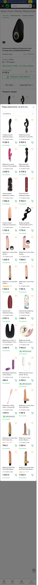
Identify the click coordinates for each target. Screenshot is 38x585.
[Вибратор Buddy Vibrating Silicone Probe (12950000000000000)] (26, 213)
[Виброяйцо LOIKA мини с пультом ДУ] (10, 396)
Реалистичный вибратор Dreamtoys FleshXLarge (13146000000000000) (10, 224)
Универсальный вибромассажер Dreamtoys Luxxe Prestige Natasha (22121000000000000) (10, 136)
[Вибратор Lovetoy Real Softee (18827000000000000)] (10, 272)
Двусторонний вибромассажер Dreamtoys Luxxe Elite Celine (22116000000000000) (26, 165)
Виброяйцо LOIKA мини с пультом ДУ (9, 406)
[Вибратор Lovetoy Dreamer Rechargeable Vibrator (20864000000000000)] (10, 155)
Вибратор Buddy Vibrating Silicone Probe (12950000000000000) (26, 224)
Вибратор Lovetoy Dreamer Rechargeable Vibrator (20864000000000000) (10, 165)
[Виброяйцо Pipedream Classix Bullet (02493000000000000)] (10, 363)
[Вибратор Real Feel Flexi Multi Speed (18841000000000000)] (10, 458)
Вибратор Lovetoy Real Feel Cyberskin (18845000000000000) (26, 407)
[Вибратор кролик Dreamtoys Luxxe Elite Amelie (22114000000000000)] (26, 125)
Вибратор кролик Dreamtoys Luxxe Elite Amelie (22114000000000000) (26, 136)
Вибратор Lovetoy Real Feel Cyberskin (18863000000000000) (10, 439)
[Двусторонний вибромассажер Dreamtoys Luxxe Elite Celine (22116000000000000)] (26, 155)
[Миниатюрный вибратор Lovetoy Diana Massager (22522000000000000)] (10, 184)
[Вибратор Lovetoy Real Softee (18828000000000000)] (10, 243)
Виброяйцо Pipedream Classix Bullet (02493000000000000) (10, 374)
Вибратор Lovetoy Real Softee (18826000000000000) (26, 253)
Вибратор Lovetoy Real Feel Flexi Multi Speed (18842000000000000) (26, 468)
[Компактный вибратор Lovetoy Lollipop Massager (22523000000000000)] (26, 301)
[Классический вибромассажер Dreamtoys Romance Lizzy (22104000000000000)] (26, 184)
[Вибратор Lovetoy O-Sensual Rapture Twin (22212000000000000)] (10, 331)
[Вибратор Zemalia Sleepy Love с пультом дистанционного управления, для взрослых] (26, 331)
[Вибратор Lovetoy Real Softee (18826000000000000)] (26, 243)
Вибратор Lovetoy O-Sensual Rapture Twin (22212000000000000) (10, 341)
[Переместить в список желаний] (15, 119)
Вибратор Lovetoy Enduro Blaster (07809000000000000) (26, 439)
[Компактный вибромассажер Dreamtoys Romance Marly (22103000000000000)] (10, 301)
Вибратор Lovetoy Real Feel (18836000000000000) (26, 283)
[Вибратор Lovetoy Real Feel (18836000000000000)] (26, 272)
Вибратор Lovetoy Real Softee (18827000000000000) (10, 283)
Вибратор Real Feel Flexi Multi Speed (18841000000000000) (10, 468)
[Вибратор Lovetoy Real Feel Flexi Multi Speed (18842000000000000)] (26, 458)
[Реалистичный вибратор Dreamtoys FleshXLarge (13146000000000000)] (10, 213)
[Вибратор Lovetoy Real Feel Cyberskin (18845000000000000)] (26, 396)
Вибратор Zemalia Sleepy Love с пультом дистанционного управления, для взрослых (26, 341)
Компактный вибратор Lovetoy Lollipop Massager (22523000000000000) (26, 312)
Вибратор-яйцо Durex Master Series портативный (26, 374)
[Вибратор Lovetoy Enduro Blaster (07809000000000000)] (26, 429)
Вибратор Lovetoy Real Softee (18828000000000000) (10, 253)
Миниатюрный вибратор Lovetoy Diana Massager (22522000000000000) (10, 195)
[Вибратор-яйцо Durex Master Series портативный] (26, 363)
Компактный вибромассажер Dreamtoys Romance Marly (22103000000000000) (10, 312)
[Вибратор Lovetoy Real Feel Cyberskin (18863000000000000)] (10, 429)
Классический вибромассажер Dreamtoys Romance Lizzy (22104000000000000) (26, 195)
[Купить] (15, 142)
